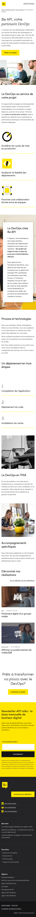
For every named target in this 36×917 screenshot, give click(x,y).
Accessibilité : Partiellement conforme (11, 908)
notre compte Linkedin (10, 803)
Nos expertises (20, 9)
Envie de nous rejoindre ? (23, 794)
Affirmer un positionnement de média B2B (16, 651)
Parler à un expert (10, 53)
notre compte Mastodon (10, 811)
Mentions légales (5, 905)
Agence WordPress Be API (8, 9)
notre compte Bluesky (10, 807)
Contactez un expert (18, 692)
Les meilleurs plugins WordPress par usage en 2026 (16, 826)
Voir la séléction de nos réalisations (22, 580)
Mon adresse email (10, 742)
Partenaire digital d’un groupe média (16, 615)
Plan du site (15, 905)
